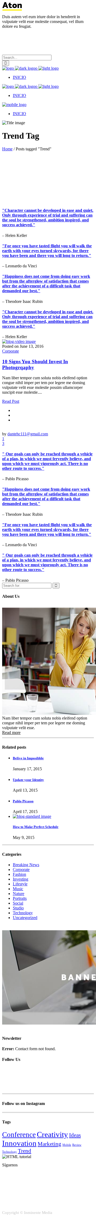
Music (18, 888)
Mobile (66, 1144)
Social (18, 903)
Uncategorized (25, 917)
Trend (24, 1151)
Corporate (10, 351)
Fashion (19, 874)
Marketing (49, 1144)
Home (7, 149)
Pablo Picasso (23, 801)
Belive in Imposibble (28, 758)
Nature (18, 893)
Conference (19, 1135)
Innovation (19, 1143)
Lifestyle (20, 884)
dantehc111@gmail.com (27, 434)
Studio (18, 908)
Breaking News (26, 864)
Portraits (20, 898)
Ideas (75, 1135)
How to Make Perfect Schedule (35, 827)
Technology (23, 913)
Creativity (52, 1134)
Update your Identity (28, 780)
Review (76, 1144)
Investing (20, 879)
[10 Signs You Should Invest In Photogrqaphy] (19, 341)
